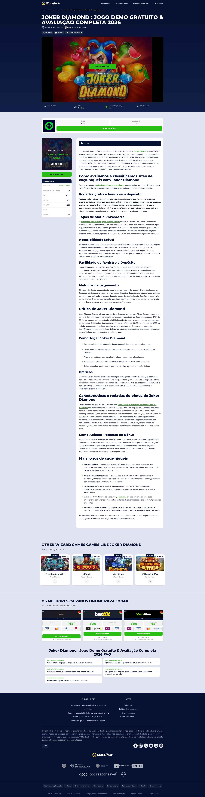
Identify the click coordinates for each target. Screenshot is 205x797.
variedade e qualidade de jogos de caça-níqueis (100, 222)
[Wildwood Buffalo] (150, 569)
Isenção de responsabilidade (96, 794)
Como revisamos (128, 713)
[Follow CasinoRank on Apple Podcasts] (161, 746)
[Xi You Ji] (87, 569)
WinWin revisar (143, 637)
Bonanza (122, 497)
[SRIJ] (128, 766)
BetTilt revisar (102, 637)
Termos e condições (54, 794)
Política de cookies (73, 794)
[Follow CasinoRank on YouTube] (151, 746)
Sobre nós (128, 705)
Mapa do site (153, 794)
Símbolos (88, 709)
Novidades (159, 3)
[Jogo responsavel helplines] (98, 774)
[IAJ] (102, 766)
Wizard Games (64, 186)
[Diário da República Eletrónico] (80, 766)
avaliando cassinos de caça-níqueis (109, 185)
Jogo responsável (137, 794)
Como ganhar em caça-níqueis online (88, 717)
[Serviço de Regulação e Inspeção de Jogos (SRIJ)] (64, 766)
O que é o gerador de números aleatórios (88, 720)
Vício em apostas (119, 794)
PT (44, 746)
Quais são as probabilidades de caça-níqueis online (88, 713)
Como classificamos (128, 717)
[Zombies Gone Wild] (55, 569)
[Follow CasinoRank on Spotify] (156, 746)
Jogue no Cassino (102, 66)
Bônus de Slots (122, 3)
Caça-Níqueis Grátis (141, 3)
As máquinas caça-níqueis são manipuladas (88, 705)
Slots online (105, 3)
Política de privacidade (128, 709)
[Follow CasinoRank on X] (146, 746)
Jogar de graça (102, 73)
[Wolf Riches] (118, 569)
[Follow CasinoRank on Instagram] (141, 746)
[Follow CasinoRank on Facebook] (135, 746)
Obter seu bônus (109, 128)
